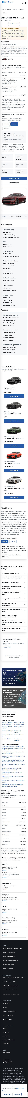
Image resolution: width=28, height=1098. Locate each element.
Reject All (17, 1094)
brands (9, 9)
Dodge (15, 9)
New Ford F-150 (6, 739)
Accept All (7, 1094)
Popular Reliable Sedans (9, 1011)
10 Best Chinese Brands (9, 956)
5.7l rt (5, 13)
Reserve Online (14, 178)
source (18, 120)
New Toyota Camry (7, 731)
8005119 (4, 870)
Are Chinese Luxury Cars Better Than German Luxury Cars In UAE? (12, 769)
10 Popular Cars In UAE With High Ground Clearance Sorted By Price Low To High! (13, 761)
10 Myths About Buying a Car (10, 960)
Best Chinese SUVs (8, 1019)
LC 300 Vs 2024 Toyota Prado (11, 986)
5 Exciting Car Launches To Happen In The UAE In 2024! (13, 756)
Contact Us (6, 1032)
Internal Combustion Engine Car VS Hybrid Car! (13, 765)
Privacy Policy (6, 1036)
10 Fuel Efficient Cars (8, 964)
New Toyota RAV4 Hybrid (7, 727)
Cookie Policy (6, 1043)
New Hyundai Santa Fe (7, 735)
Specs (4, 217)
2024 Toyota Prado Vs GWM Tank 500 (13, 978)
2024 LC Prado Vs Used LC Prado (11, 990)
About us (5, 1028)
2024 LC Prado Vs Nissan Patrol (11, 994)
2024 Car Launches (8, 1015)
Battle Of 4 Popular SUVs (9, 982)
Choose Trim (5, 56)
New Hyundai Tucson (17, 731)
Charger (22, 9)
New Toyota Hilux (18, 726)
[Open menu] (25, 3)
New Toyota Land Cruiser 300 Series (19, 723)
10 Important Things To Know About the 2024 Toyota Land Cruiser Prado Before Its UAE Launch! (13, 748)
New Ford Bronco (18, 735)
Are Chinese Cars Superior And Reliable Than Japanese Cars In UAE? (12, 785)
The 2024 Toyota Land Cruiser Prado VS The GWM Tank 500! (13, 752)
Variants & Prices (15, 217)
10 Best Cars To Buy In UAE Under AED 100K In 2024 (13, 781)
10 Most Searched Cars (9, 952)
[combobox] (14, 59)
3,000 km (6, 128)
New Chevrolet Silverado (18, 739)
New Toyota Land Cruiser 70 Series (7, 723)
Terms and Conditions (9, 1040)
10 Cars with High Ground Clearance (12, 948)
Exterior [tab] (4, 541)
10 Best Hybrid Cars (8, 969)
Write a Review (7, 647)
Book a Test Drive (14, 182)
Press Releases (6, 1052)
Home (2, 9)
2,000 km (14, 124)
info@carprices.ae (8, 1060)
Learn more (16, 1088)
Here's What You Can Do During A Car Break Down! (12, 773)
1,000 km (6, 124)
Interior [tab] (13, 541)
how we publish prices (14, 51)
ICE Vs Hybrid (6, 1003)
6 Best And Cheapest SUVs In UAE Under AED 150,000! (12, 777)
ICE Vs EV (5, 1007)
